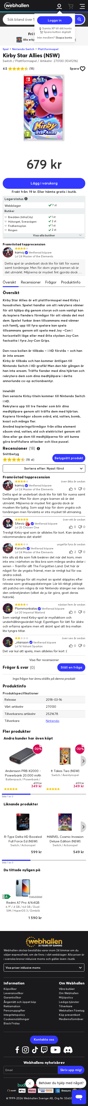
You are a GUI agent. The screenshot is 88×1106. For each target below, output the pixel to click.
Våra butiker (67, 989)
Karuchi (20, 548)
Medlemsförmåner (71, 1019)
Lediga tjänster (69, 1002)
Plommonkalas (26, 608)
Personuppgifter (14, 1010)
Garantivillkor (12, 997)
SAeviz (19, 523)
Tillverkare (65, 1006)
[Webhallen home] (16, 5)
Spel (6, 49)
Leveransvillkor (13, 993)
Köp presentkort (69, 1014)
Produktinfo (71, 282)
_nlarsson (22, 642)
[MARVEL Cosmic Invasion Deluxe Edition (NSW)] (65, 822)
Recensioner (31, 282)
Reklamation (12, 1006)
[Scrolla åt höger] (83, 761)
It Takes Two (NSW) (65, 771)
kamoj (19, 252)
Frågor (50, 282)
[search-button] (79, 19)
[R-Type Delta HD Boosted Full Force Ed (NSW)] (23, 822)
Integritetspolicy (14, 1014)
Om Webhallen (69, 993)
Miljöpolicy (66, 997)
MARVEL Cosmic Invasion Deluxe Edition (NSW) (65, 839)
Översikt (9, 282)
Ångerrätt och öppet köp (20, 1002)
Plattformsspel (48, 49)
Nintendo (52, 721)
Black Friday (12, 1023)
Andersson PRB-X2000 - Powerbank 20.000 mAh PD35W (23, 775)
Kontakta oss (44, 1039)
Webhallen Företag (71, 1010)
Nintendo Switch (23, 49)
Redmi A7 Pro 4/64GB (22, 903)
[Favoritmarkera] (6, 217)
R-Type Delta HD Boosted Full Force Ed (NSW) (23, 839)
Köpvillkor (10, 989)
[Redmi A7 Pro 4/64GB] (23, 888)
